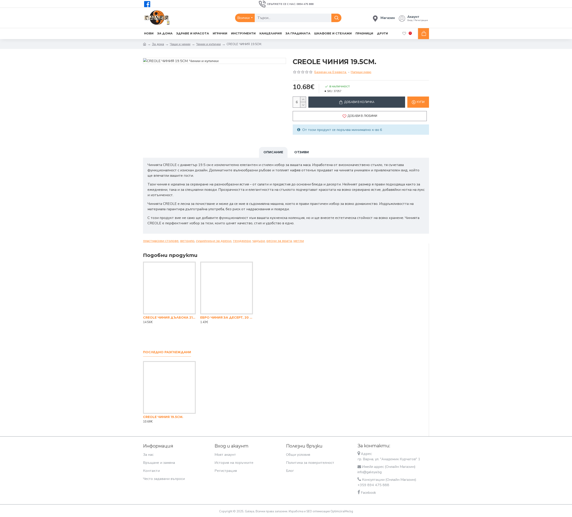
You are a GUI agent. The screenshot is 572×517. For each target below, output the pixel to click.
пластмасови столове (161, 240)
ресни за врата (279, 240)
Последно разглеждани (167, 352)
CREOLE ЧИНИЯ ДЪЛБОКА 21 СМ (169, 317)
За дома (158, 44)
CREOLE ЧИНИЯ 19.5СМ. (163, 417)
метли (298, 240)
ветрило (187, 240)
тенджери (242, 240)
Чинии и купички (208, 44)
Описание (273, 152)
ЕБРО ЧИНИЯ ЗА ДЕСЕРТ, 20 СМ (226, 317)
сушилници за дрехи (213, 240)
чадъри (258, 240)
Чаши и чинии (180, 44)
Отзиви (301, 152)
